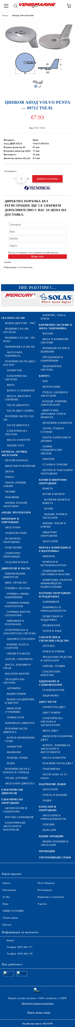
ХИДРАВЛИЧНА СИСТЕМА (51, 368)
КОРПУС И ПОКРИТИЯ (20, 390)
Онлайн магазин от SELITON (37, 1023)
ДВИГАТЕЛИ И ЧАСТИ (15, 568)
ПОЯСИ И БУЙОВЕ (54, 651)
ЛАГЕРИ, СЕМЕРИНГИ (18, 659)
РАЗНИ (11, 763)
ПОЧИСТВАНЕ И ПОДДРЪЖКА (51, 618)
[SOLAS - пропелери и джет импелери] (56, 300)
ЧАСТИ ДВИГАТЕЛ (18, 405)
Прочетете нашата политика (38, 1003)
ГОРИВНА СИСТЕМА (17, 588)
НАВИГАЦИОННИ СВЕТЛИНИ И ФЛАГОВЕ (55, 573)
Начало (5, 16)
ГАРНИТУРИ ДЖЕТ (54, 707)
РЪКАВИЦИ (12, 497)
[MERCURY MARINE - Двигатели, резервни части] (19, 300)
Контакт (7, 924)
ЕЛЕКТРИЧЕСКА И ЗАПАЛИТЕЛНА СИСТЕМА (19, 632)
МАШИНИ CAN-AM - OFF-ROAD (16, 330)
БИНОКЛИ (49, 556)
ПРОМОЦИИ (47, 851)
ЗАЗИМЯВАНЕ (51, 602)
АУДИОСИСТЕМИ (15, 533)
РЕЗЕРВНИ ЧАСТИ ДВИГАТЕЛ (15, 730)
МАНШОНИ (14, 752)
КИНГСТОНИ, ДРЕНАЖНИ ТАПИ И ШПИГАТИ (53, 414)
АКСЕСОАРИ (12, 527)
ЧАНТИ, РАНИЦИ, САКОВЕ (15, 484)
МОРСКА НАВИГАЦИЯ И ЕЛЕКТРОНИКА (55, 549)
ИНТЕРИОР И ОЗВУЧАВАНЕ (10, 520)
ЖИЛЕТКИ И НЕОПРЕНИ (20, 466)
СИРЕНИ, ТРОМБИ (54, 666)
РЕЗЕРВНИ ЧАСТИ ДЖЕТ (58, 763)
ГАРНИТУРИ (14, 370)
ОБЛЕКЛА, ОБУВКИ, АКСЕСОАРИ (14, 453)
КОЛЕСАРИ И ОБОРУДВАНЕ (48, 809)
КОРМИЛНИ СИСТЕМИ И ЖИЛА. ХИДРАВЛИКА (55, 327)
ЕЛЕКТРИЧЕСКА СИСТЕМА (16, 378)
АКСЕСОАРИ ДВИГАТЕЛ (20, 783)
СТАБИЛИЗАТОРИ (53, 690)
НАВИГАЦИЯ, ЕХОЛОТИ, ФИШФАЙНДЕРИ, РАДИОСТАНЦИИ (57, 583)
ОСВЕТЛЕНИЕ (13, 547)
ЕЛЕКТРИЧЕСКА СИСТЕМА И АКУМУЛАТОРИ (52, 721)
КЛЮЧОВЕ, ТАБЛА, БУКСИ (53, 317)
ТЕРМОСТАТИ (15, 717)
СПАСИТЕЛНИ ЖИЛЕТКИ (50, 673)
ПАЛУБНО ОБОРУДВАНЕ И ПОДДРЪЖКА (55, 595)
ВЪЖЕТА (48, 488)
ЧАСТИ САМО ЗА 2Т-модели (54, 776)
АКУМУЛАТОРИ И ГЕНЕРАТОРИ (15, 810)
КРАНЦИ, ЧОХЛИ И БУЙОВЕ (53, 525)
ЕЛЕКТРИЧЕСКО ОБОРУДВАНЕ (12, 801)
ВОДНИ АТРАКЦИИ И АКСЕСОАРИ (54, 843)
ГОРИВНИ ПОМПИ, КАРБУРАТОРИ (17, 605)
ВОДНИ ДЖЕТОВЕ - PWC (20, 323)
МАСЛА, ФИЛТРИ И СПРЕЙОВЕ (18, 398)
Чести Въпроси (46, 883)
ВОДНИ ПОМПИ (16, 694)
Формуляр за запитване (51, 897)
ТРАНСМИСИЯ (51, 769)
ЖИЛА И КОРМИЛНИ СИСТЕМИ (54, 341)
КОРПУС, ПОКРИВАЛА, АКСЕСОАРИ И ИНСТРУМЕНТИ (56, 749)
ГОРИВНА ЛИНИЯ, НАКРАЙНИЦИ (17, 596)
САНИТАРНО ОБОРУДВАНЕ (12, 555)
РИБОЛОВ (48, 459)
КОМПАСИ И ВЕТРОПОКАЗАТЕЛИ (53, 564)
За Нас (6, 897)
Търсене (42, 904)
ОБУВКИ (10, 491)
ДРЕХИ (9, 471)
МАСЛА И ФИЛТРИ (18, 440)
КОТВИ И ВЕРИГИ (54, 494)
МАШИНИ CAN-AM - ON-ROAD (19, 339)
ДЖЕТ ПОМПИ (51, 712)
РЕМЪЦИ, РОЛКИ (17, 758)
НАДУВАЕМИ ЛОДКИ (52, 784)
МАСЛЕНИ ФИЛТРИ (17, 673)
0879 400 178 (25, 953)
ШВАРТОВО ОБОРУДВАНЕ (49, 534)
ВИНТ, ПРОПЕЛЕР (16, 582)
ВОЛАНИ (48, 333)
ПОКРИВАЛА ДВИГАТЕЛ (20, 723)
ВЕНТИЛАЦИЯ (51, 386)
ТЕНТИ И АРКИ (52, 631)
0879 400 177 (25, 947)
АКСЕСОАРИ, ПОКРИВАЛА (14, 354)
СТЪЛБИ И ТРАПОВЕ (55, 464)
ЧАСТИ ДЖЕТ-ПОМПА (20, 410)
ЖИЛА (11, 385)
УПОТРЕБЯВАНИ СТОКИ (55, 857)
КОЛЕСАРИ (49, 830)
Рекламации (9, 890)
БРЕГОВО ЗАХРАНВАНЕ (19, 817)
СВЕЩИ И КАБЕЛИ (18, 653)
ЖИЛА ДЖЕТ (51, 730)
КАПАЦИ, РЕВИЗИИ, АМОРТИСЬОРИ (54, 403)
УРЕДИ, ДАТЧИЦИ (16, 778)
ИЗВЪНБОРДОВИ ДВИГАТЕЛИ (14, 575)
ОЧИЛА (9, 477)
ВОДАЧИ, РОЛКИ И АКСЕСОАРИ (54, 516)
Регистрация (45, 890)
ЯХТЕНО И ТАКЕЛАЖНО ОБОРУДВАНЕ (57, 472)
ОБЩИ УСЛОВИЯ (13, 911)
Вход (5, 904)
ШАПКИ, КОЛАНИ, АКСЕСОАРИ (15, 505)
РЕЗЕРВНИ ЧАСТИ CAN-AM (18, 418)
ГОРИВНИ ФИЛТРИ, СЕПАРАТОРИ (18, 614)
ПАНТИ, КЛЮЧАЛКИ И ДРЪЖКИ (55, 439)
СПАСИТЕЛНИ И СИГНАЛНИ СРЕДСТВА (54, 639)
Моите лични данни (38, 1012)
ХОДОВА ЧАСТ (16, 445)
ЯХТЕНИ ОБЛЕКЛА (16, 460)
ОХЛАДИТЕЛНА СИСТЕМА (14, 681)
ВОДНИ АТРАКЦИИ (51, 836)
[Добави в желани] (66, 170)
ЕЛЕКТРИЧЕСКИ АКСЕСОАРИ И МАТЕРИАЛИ (14, 826)
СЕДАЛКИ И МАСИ (16, 562)
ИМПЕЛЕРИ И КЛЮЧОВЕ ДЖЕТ (57, 738)
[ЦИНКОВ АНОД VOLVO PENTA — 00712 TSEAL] (37, 74)
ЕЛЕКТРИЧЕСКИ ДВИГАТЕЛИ (12, 791)
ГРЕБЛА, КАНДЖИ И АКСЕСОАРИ (54, 394)
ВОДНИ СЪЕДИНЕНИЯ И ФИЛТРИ (19, 701)
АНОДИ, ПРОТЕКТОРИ (23, 16)
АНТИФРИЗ (14, 688)
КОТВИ (48, 508)
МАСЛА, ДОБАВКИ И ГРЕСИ (17, 666)
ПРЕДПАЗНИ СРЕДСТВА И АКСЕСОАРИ (56, 659)
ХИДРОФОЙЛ (51, 695)
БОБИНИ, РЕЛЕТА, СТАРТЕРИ (17, 646)
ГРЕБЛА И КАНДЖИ (55, 795)
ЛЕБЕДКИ (48, 824)
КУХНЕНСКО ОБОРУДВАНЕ (12, 540)
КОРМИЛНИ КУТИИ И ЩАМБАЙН (55, 350)
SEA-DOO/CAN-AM (13, 318)
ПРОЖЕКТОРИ (51, 625)
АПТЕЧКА (49, 646)
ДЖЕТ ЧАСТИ (48, 702)
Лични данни (10, 918)
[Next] (72, 299)
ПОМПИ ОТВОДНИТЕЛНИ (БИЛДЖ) (51, 450)
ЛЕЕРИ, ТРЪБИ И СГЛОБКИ (52, 430)
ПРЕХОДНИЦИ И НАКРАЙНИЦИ (52, 359)
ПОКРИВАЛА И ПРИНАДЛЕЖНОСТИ (53, 609)
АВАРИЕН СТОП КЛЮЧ (21, 639)
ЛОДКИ (47, 800)
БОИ (45, 381)
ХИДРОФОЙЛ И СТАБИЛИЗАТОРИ (50, 683)
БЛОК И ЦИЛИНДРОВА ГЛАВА (20, 739)
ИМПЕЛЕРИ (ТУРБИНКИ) (13, 710)
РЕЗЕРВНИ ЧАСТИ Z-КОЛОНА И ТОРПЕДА (17, 771)
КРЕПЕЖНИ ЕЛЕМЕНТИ (57, 423)
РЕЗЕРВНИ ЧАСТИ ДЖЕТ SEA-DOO (19, 363)
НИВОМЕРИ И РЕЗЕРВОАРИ (14, 623)
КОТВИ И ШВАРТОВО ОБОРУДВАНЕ (53, 482)
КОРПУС (44, 376)
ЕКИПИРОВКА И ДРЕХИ (20, 347)
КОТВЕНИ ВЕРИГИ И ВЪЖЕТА (56, 501)
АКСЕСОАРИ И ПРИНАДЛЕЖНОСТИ (53, 817)
